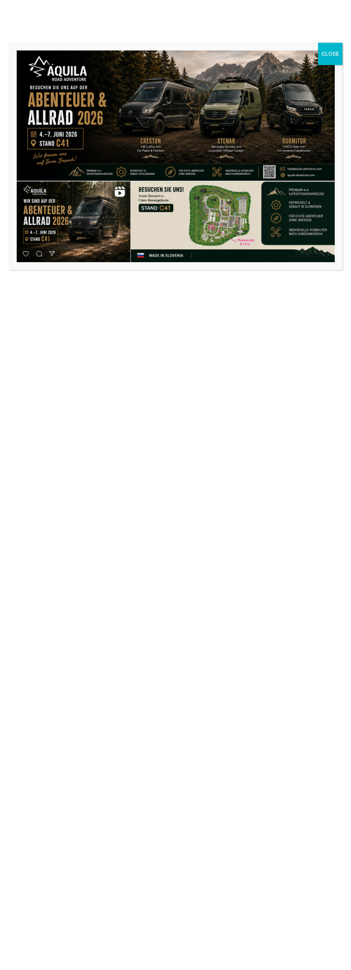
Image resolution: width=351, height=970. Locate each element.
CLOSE (330, 53)
